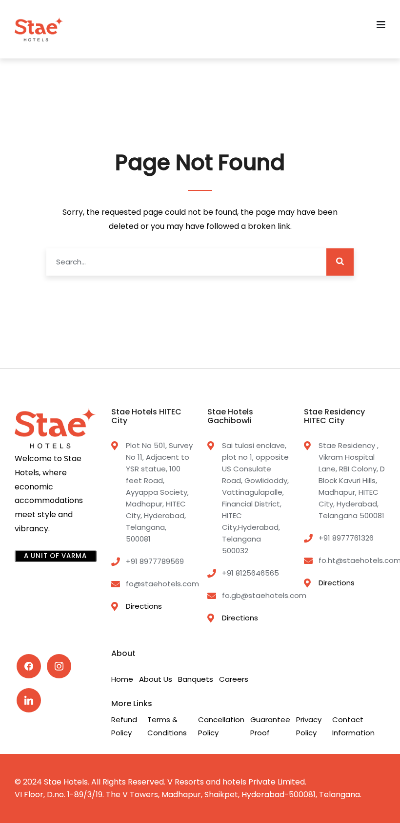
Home (122, 679)
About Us (155, 679)
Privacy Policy (308, 726)
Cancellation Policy (221, 726)
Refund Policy (124, 726)
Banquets (195, 679)
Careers (233, 679)
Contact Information (353, 726)
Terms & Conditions (167, 726)
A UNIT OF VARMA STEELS (55, 556)
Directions (144, 606)
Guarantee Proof (270, 726)
